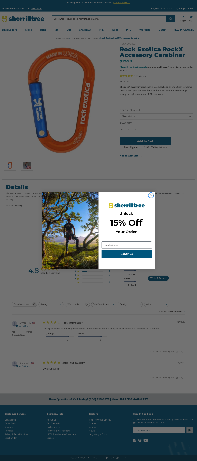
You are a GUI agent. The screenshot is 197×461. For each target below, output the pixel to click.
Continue (126, 254)
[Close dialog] (151, 195)
